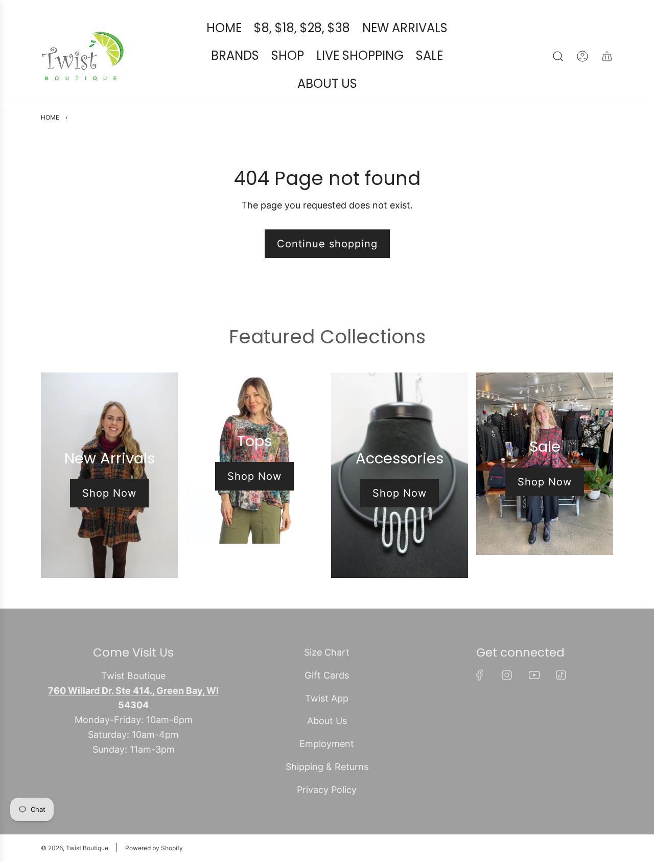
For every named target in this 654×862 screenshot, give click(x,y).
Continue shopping (327, 244)
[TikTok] (561, 675)
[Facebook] (480, 675)
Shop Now (109, 493)
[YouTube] (534, 675)
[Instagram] (507, 675)
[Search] (558, 56)
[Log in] (582, 56)
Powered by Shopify (154, 848)
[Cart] (607, 56)
